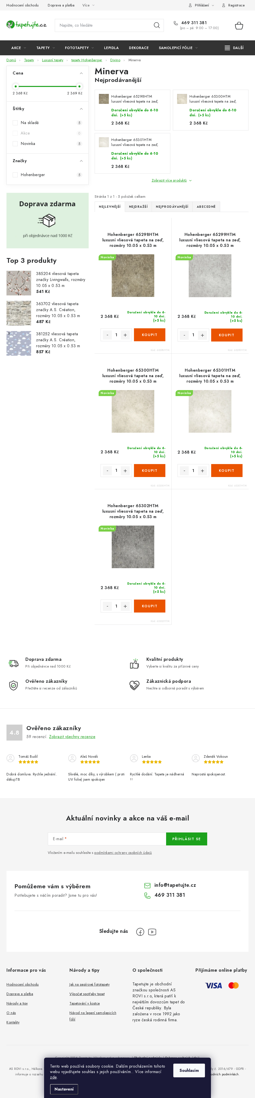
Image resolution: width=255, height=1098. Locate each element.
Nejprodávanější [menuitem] (172, 207)
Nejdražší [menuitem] (138, 207)
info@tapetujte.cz (175, 885)
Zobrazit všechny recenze (72, 737)
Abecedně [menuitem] (206, 207)
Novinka (50, 143)
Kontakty (12, 1022)
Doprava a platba (61, 5)
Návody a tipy (17, 1003)
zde (53, 1077)
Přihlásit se (186, 838)
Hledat (157, 25)
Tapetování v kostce (84, 1003)
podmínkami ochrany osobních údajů (123, 852)
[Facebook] (140, 932)
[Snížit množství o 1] (107, 335)
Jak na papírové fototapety (89, 984)
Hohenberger (50, 175)
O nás (11, 1012)
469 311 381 (193, 22)
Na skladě (50, 123)
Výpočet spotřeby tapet (87, 993)
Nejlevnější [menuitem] (110, 207)
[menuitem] (18, 47)
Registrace (236, 5)
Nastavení (64, 1089)
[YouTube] (152, 932)
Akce (50, 133)
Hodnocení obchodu (22, 5)
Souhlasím (189, 1070)
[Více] (234, 47)
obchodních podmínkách (221, 1074)
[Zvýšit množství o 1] (125, 335)
